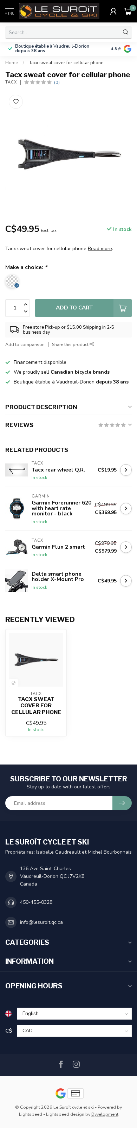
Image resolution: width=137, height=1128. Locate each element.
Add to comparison (25, 344)
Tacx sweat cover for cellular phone (66, 63)
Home (11, 63)
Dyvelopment (104, 1114)
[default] (13, 683)
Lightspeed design (65, 1114)
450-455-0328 (36, 902)
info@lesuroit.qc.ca (41, 922)
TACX (11, 82)
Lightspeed (30, 1114)
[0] (128, 11)
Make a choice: (26, 267)
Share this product (71, 344)
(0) (57, 82)
